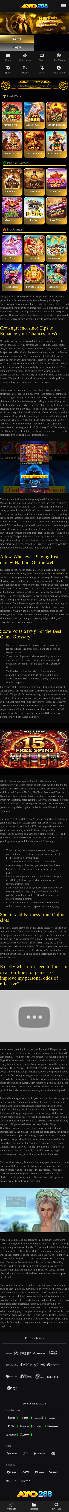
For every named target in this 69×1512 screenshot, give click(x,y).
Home (8, 60)
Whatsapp (11, 1508)
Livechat (56, 1508)
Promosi (34, 1508)
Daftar (17, 38)
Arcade (25, 72)
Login (17, 47)
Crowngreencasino (58, 573)
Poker (42, 72)
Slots (41, 60)
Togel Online (58, 72)
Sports (8, 72)
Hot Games (25, 60)
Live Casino (59, 60)
